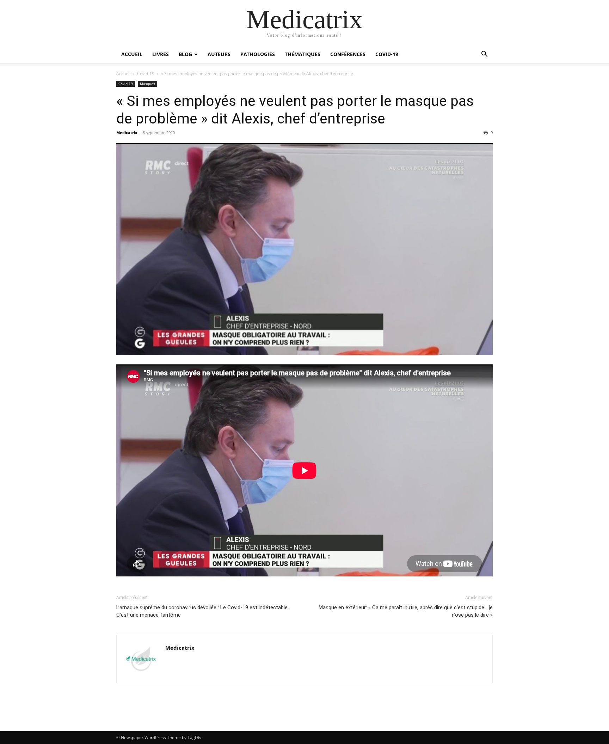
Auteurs (219, 54)
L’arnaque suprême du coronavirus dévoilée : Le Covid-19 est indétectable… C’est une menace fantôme (203, 611)
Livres (160, 54)
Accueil (131, 54)
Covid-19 (386, 54)
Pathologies (257, 54)
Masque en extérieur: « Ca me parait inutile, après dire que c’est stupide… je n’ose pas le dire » (406, 611)
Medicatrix (126, 132)
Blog (185, 54)
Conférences (347, 54)
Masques (147, 83)
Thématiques (302, 54)
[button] (484, 55)
